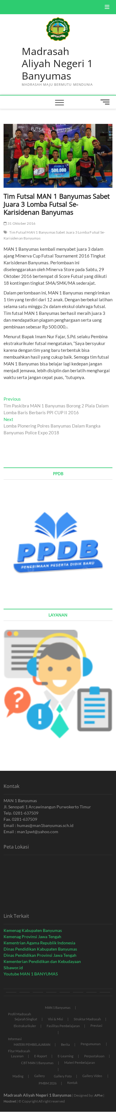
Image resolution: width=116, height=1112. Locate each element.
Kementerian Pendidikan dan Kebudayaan (42, 961)
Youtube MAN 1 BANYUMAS (31, 973)
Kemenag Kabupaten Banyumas (33, 930)
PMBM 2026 (48, 1083)
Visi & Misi (55, 1019)
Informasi (15, 1039)
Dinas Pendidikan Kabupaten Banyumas (40, 948)
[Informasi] (38, 992)
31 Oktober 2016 (21, 223)
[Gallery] (78, 992)
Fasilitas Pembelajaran (63, 1026)
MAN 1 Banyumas (57, 1007)
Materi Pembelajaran (79, 1062)
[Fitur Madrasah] (51, 992)
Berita (65, 1044)
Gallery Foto (63, 1076)
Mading (17, 1076)
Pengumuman (91, 1044)
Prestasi (96, 1025)
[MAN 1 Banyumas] (11, 992)
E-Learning (65, 1056)
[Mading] (64, 992)
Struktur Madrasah (87, 1019)
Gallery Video (92, 1076)
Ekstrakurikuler (25, 1026)
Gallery (39, 1076)
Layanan (17, 1056)
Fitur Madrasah (19, 1051)
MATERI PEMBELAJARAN (32, 1044)
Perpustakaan (94, 1056)
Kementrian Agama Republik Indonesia (39, 942)
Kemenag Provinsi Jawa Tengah (32, 936)
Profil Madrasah (19, 1014)
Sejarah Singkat (26, 1019)
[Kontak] (105, 992)
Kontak (72, 1083)
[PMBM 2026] (91, 992)
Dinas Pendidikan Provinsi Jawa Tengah (40, 955)
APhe (98, 1095)
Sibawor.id (13, 967)
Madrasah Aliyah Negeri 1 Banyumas (57, 63)
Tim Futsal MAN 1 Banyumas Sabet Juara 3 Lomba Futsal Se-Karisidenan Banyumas (54, 235)
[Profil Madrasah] (24, 992)
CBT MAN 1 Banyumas (37, 1063)
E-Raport (40, 1056)
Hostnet (10, 1101)
